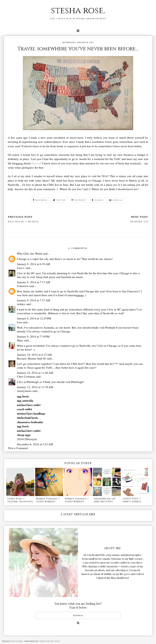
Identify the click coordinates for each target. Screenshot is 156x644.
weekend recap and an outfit (104, 500)
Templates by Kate (49, 641)
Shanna (36, 163)
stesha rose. (78, 10)
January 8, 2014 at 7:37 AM (33, 300)
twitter (61, 200)
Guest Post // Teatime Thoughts (20, 500)
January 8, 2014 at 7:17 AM (33, 282)
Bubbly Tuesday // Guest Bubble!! (48, 500)
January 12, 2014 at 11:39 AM (35, 387)
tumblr (98, 200)
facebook (41, 200)
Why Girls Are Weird (29, 253)
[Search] (78, 623)
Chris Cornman (26, 376)
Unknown (23, 286)
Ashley (21, 304)
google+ (118, 200)
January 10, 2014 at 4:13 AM (34, 354)
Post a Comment (18, 448)
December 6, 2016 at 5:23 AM (35, 444)
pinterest (80, 200)
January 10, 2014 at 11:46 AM (35, 373)
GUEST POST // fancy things (132, 500)
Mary (20, 340)
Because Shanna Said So (31, 358)
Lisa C (21, 268)
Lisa (19, 322)
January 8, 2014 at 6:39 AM (33, 264)
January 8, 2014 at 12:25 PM (34, 318)
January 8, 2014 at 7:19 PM (33, 336)
